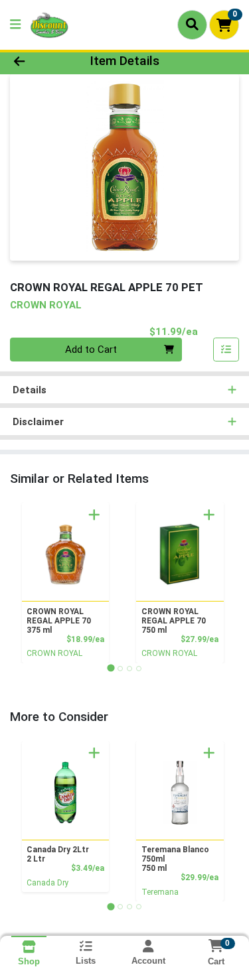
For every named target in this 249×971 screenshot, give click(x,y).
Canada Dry (48, 882)
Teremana (160, 892)
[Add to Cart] (94, 514)
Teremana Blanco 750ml (175, 859)
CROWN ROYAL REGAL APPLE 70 (59, 621)
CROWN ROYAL (54, 653)
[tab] (110, 668)
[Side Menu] (15, 25)
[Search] (192, 24)
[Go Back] (38, 61)
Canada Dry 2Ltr (58, 854)
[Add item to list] (226, 349)
